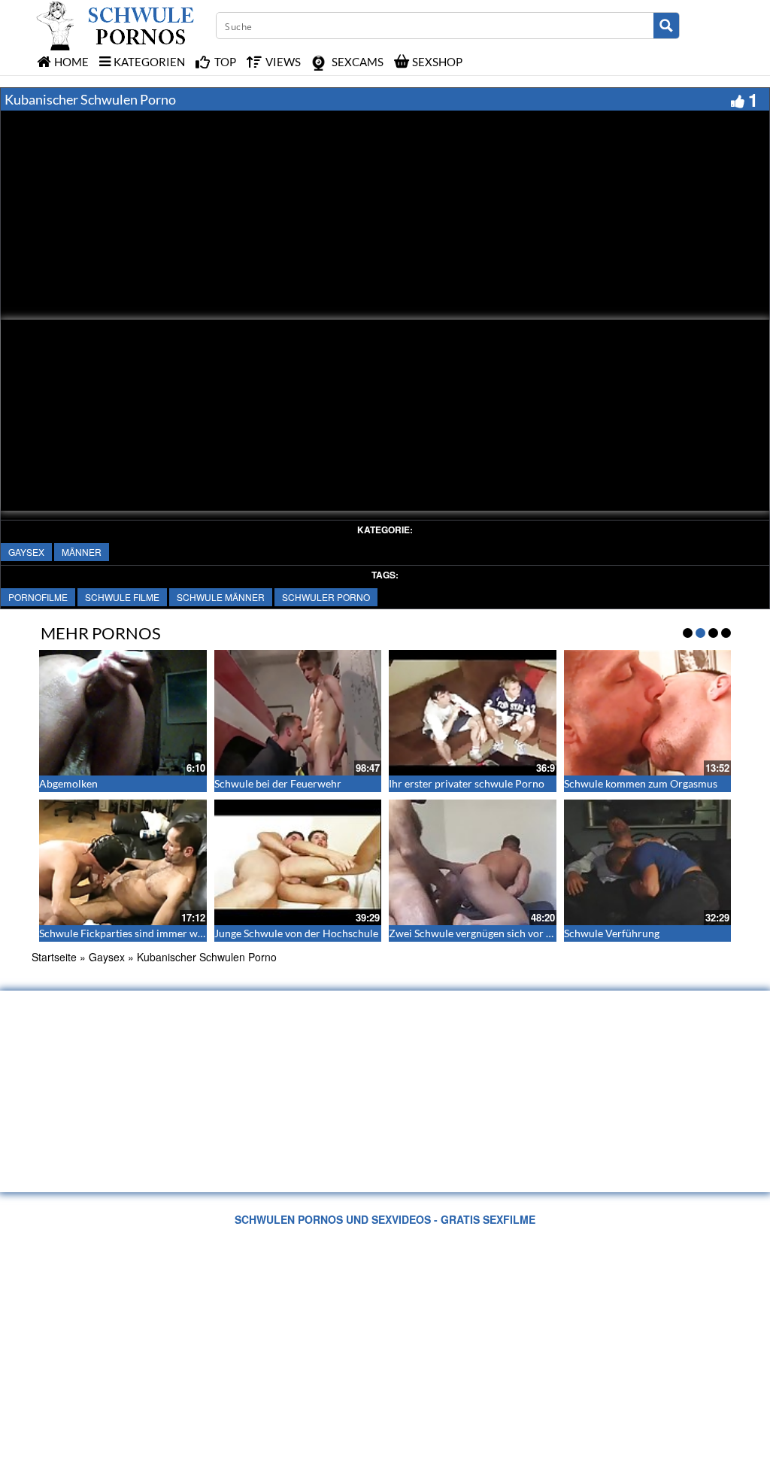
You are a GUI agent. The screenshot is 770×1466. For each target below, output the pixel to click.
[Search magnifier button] (666, 25)
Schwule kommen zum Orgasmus (640, 783)
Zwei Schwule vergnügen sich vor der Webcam (497, 933)
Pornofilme (38, 596)
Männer (82, 551)
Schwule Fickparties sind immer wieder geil (140, 933)
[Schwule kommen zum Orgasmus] (648, 712)
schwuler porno (326, 596)
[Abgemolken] (123, 712)
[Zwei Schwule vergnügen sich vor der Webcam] (472, 862)
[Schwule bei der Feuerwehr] (298, 712)
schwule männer (221, 596)
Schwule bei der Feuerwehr (277, 783)
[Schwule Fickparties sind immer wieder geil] (123, 862)
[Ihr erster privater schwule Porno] (472, 712)
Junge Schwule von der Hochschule (296, 933)
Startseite (54, 956)
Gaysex (26, 551)
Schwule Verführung (611, 933)
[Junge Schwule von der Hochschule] (298, 862)
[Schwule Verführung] (648, 862)
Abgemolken (68, 783)
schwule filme (122, 596)
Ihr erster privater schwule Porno (466, 783)
